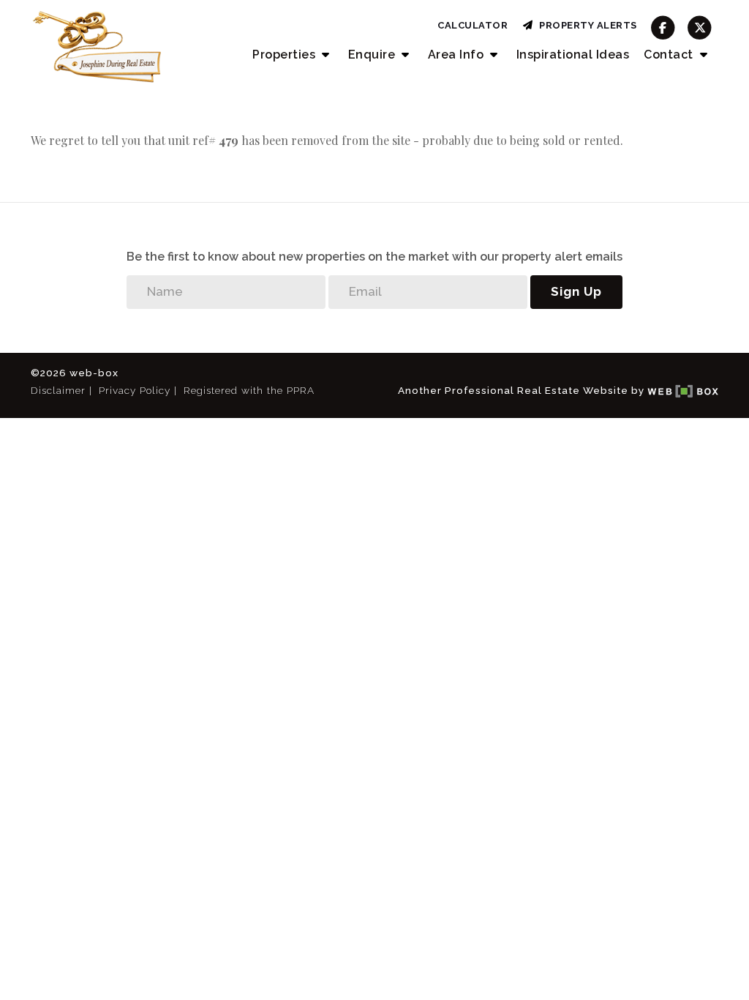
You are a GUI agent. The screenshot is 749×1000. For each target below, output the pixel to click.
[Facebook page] (663, 27)
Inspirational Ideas (573, 54)
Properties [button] (285, 54)
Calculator (472, 25)
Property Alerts (585, 25)
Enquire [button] (373, 54)
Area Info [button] (457, 54)
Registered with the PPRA (249, 390)
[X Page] (699, 27)
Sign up (576, 291)
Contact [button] (670, 54)
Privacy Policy (134, 390)
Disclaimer (58, 390)
